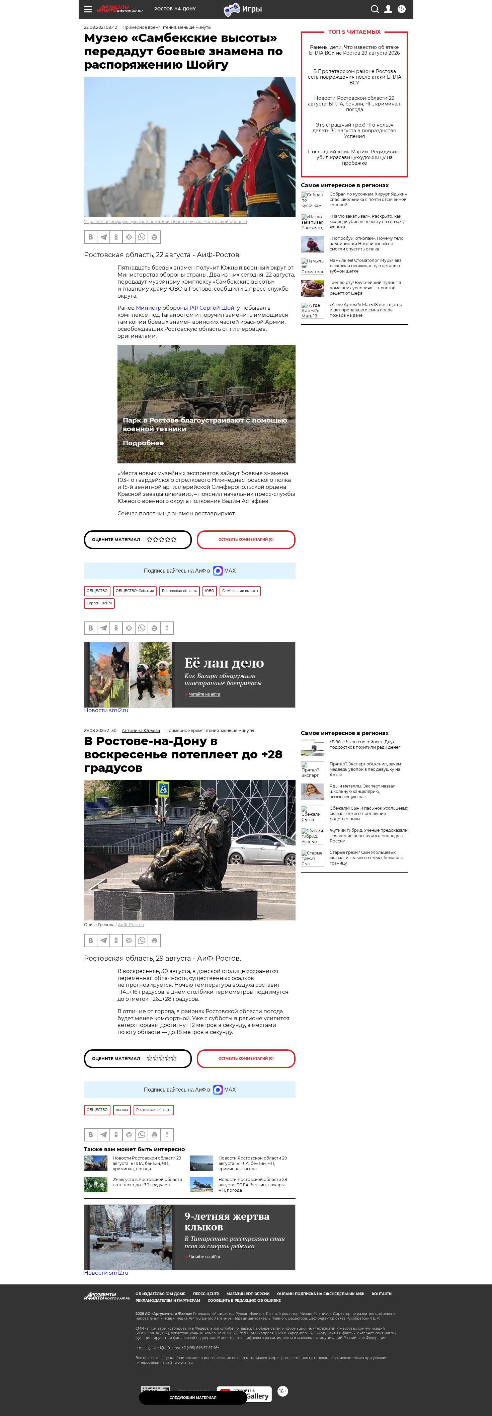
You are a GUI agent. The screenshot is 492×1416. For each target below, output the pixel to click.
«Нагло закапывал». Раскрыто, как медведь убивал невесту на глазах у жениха (367, 221)
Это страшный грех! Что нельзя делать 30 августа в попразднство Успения (354, 130)
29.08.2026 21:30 (100, 730)
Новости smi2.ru (106, 710)
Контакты (382, 1294)
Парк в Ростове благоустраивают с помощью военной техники (205, 424)
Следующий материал (193, 1398)
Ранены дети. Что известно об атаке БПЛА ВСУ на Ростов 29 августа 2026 (354, 50)
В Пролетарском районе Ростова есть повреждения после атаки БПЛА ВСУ (354, 77)
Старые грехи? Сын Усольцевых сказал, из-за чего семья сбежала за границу (367, 858)
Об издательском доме (160, 1294)
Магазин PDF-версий (248, 1294)
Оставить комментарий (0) (246, 539)
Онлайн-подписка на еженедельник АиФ (320, 1294)
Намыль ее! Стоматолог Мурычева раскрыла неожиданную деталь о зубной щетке (366, 266)
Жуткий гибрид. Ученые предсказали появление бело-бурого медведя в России (369, 835)
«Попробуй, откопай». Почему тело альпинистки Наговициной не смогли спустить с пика (367, 243)
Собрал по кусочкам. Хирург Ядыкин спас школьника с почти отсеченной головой (368, 199)
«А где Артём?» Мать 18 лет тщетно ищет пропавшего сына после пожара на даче (366, 310)
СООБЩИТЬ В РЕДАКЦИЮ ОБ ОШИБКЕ (244, 1300)
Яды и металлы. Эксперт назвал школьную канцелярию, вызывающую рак (363, 791)
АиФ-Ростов (131, 924)
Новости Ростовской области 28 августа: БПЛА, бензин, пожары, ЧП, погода (253, 1185)
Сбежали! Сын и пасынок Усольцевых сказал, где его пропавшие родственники (369, 813)
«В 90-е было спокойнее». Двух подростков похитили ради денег (365, 744)
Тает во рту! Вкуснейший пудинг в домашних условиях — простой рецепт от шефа (365, 288)
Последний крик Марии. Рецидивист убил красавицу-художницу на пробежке (354, 157)
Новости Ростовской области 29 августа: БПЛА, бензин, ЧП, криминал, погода (354, 104)
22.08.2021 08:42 (100, 27)
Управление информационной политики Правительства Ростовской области (165, 221)
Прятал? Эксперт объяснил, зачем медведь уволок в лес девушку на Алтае (365, 769)
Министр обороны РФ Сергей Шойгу (188, 308)
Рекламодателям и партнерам (168, 1300)
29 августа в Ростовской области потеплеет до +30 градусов (147, 1182)
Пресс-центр (206, 1294)
